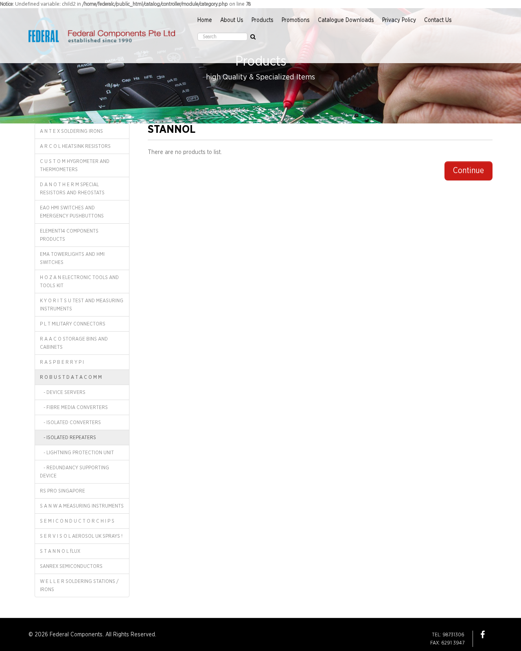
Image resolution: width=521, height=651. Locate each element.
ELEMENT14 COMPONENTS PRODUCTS (69, 235)
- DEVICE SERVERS (62, 392)
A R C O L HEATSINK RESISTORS (75, 146)
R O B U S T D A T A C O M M (71, 377)
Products (263, 20)
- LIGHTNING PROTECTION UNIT (77, 452)
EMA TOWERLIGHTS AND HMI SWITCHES (72, 258)
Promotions (296, 20)
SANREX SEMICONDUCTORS (71, 566)
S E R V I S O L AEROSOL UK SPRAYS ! (81, 536)
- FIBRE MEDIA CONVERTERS (74, 407)
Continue (468, 171)
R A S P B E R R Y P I (62, 362)
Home (204, 20)
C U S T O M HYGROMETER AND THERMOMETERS (74, 165)
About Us (231, 20)
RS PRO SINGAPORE (62, 490)
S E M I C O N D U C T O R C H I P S (77, 521)
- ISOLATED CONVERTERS (70, 422)
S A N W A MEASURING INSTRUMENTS (82, 506)
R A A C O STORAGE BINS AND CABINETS (74, 343)
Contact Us (438, 20)
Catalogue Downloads (346, 20)
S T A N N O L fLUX (60, 551)
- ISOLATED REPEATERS (68, 437)
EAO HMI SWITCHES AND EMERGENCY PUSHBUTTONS (72, 211)
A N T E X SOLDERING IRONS (71, 131)
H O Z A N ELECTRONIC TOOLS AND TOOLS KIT (79, 281)
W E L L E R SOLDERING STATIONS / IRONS (79, 585)
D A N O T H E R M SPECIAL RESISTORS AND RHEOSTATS (72, 188)
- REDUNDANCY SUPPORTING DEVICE (74, 471)
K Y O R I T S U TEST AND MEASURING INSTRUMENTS (81, 304)
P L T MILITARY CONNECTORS (72, 323)
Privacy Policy (399, 20)
